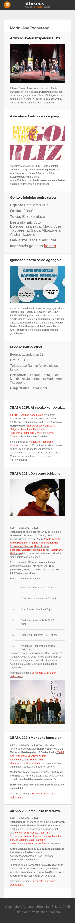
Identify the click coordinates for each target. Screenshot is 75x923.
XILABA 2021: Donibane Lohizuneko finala (42, 473)
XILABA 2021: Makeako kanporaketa (38, 737)
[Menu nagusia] (39, 5)
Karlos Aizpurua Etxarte (36, 843)
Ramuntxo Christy (32, 433)
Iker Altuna (26, 429)
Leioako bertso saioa (26, 346)
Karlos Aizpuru (33, 763)
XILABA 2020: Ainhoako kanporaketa (38, 407)
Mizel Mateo (30, 759)
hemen (50, 246)
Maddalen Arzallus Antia (31, 542)
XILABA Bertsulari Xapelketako (26, 415)
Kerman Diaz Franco (26, 832)
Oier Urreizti (34, 756)
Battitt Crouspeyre (36, 425)
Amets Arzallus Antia (44, 836)
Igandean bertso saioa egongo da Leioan (42, 259)
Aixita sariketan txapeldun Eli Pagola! (39, 37)
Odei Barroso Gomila (33, 549)
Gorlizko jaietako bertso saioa (33, 197)
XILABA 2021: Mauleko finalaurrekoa (38, 810)
